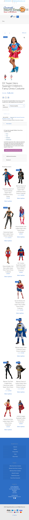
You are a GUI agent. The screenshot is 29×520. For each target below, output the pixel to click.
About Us (15, 446)
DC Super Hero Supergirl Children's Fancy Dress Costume (13, 120)
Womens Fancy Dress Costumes (15, 468)
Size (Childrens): (5, 106)
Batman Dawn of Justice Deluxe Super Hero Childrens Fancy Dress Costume (21, 189)
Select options (8, 201)
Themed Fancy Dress (15, 475)
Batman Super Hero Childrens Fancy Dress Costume (21, 349)
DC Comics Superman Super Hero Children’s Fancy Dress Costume (21, 266)
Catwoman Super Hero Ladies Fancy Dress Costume (8, 234)
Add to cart (7, 113)
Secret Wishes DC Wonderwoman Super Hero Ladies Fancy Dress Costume (20, 304)
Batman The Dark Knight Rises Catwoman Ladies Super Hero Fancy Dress (8, 385)
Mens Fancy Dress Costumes (15, 465)
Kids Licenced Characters (19, 117)
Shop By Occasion (15, 473)
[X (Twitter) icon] (14, 2)
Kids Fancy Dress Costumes (15, 470)
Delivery (15, 449)
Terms (15, 454)
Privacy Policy (15, 451)
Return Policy (15, 456)
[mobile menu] (27, 9)
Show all (24, 32)
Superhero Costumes (6, 118)
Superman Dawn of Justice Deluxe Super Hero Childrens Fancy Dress (8, 192)
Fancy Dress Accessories (15, 477)
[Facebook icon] (12, 2)
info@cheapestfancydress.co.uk (19, 1)
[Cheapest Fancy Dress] (14, 9)
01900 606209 (8, 1)
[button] (24, 37)
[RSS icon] (16, 2)
